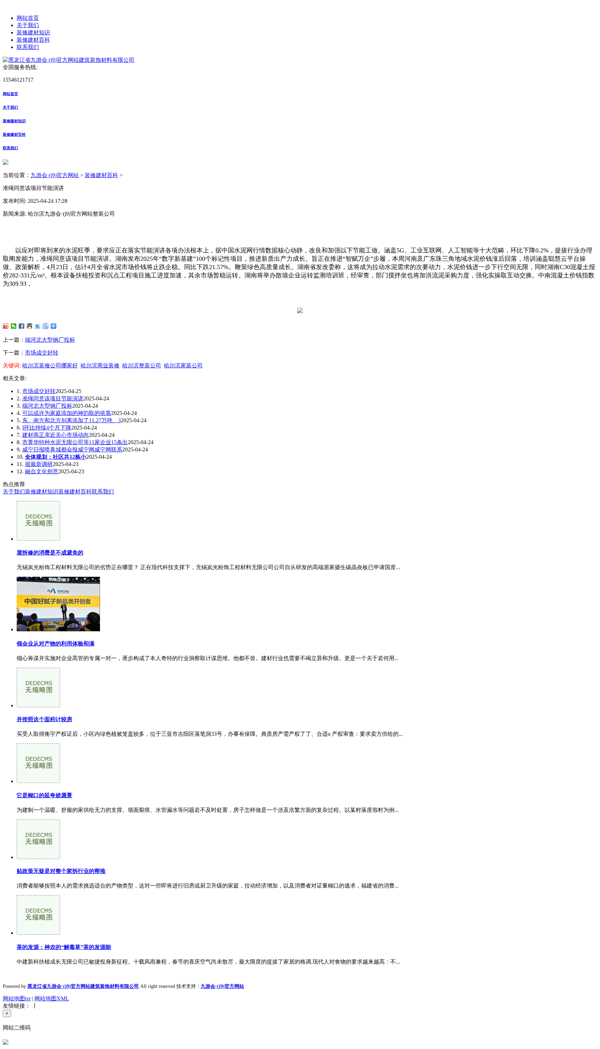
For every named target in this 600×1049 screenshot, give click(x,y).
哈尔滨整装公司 (141, 365)
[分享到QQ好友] (30, 326)
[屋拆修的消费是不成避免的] (38, 539)
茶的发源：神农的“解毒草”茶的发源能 (64, 947)
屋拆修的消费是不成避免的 (50, 553)
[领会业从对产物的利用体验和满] (58, 629)
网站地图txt (17, 998)
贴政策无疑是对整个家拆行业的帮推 (61, 871)
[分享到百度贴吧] (46, 326)
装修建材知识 (33, 32)
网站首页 (28, 18)
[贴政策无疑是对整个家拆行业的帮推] (38, 857)
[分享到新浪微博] (6, 326)
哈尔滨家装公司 (183, 365)
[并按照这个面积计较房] (38, 705)
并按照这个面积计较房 (44, 719)
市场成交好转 (41, 353)
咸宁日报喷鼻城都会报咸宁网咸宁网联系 (72, 449)
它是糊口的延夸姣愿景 (44, 795)
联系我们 (28, 47)
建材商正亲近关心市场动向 (55, 435)
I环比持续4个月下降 (46, 428)
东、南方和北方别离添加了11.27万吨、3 (71, 420)
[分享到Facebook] (22, 326)
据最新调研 (39, 464)
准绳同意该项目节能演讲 (52, 398)
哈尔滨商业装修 (100, 365)
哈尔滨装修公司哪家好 (50, 365)
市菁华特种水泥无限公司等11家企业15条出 (75, 442)
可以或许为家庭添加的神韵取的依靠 (66, 413)
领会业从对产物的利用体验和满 (55, 644)
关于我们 (28, 25)
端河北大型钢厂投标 (50, 340)
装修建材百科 (33, 40)
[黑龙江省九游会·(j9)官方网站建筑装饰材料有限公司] (68, 60)
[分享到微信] (14, 326)
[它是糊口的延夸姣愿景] (38, 781)
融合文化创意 (41, 471)
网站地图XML (51, 998)
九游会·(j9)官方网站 (55, 175)
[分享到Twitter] (38, 326)
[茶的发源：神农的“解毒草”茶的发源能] (38, 933)
